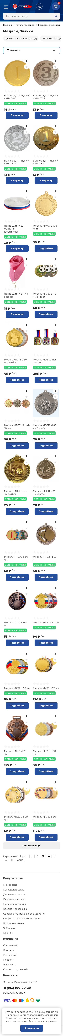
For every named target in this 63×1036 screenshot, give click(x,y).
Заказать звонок (14, 992)
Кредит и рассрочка (15, 908)
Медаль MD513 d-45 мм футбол (15, 492)
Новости (8, 959)
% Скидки (9, 928)
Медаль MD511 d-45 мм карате (44, 492)
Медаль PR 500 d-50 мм (16, 558)
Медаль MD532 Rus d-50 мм (17, 427)
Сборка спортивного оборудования (24, 913)
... (6, 859)
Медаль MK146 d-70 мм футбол (44, 295)
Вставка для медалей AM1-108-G (16, 97)
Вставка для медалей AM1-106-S (16, 162)
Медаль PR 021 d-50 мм (44, 558)
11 (12, 859)
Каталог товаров (25, 25)
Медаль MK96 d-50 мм (17, 688)
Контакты (8, 950)
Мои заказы (10, 884)
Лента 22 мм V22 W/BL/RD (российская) (13, 228)
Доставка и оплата (14, 894)
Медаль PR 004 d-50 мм (16, 624)
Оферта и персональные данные (22, 918)
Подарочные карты (14, 904)
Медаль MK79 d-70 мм (15, 752)
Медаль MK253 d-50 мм (44, 752)
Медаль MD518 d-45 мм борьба (44, 427)
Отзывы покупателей (15, 969)
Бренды (8, 933)
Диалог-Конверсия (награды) (21, 38)
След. (20, 859)
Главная (7, 25)
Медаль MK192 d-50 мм (44, 818)
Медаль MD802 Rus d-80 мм (44, 361)
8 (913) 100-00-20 (39, 6)
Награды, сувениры (49, 25)
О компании (10, 945)
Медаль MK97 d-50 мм (46, 622)
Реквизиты (9, 955)
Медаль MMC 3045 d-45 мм (45, 227)
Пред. (24, 856)
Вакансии (9, 964)
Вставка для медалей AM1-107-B (45, 97)
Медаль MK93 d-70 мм (46, 688)
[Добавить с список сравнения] (26, 60)
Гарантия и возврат (14, 899)
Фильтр (15, 50)
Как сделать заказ (13, 889)
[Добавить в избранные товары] (26, 66)
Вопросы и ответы (14, 923)
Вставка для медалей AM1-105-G (45, 162)
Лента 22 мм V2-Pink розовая (16, 295)
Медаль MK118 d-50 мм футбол (15, 361)
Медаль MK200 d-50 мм (16, 818)
